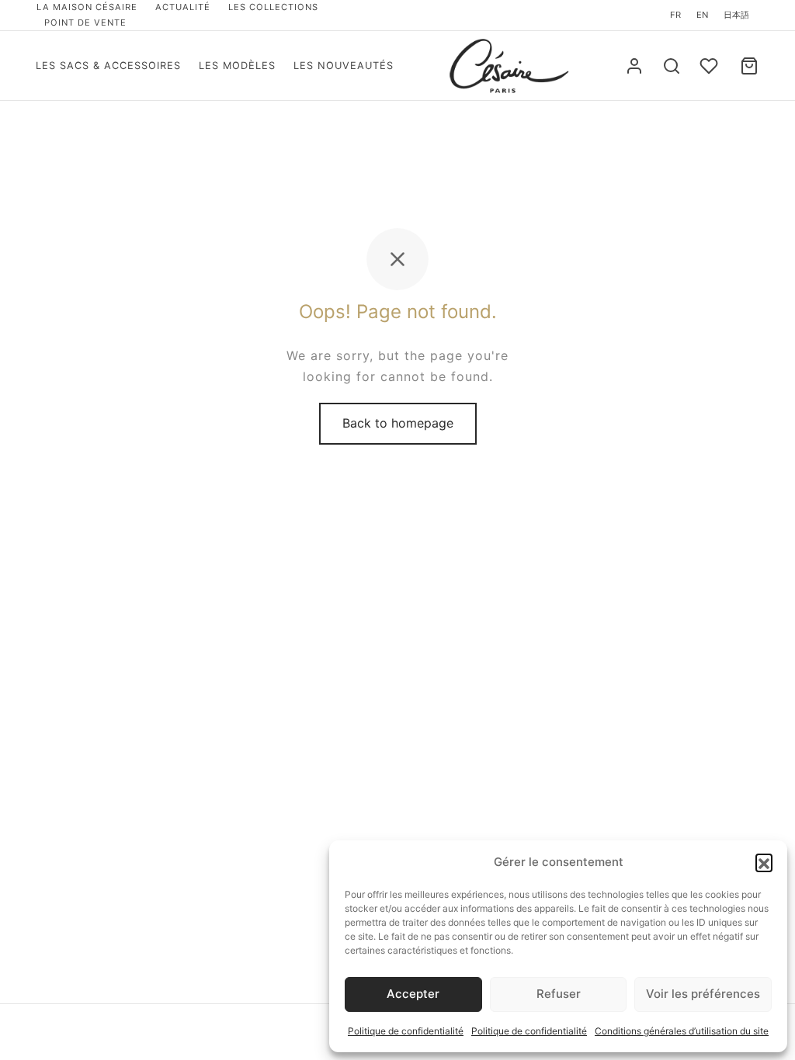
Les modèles (237, 65)
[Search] (671, 66)
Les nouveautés (343, 65)
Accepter (413, 993)
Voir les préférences (703, 993)
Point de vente (85, 22)
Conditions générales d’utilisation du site (682, 1031)
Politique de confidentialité (405, 1031)
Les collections (273, 7)
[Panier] (749, 66)
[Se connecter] (634, 66)
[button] (764, 862)
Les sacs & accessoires (108, 65)
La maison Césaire (86, 7)
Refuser (558, 993)
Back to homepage (397, 423)
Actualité (182, 7)
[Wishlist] (710, 66)
